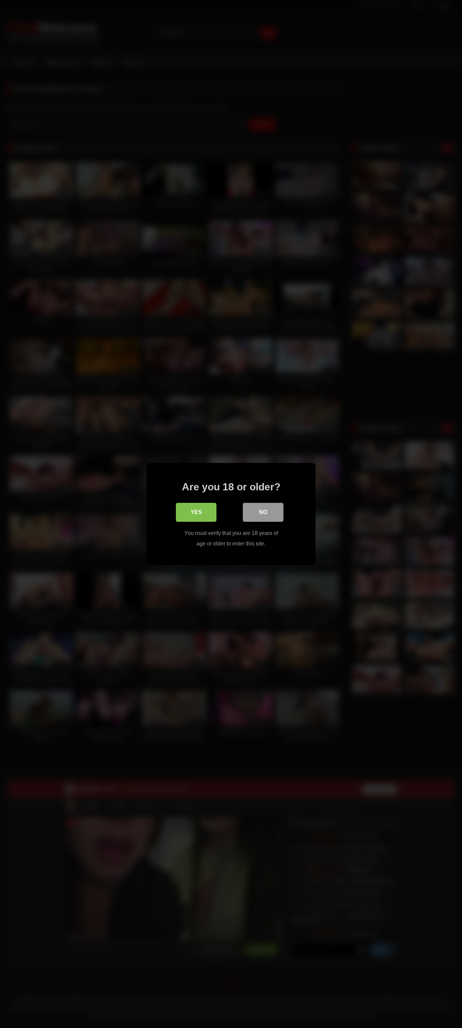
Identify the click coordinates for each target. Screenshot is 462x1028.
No (263, 512)
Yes (196, 512)
